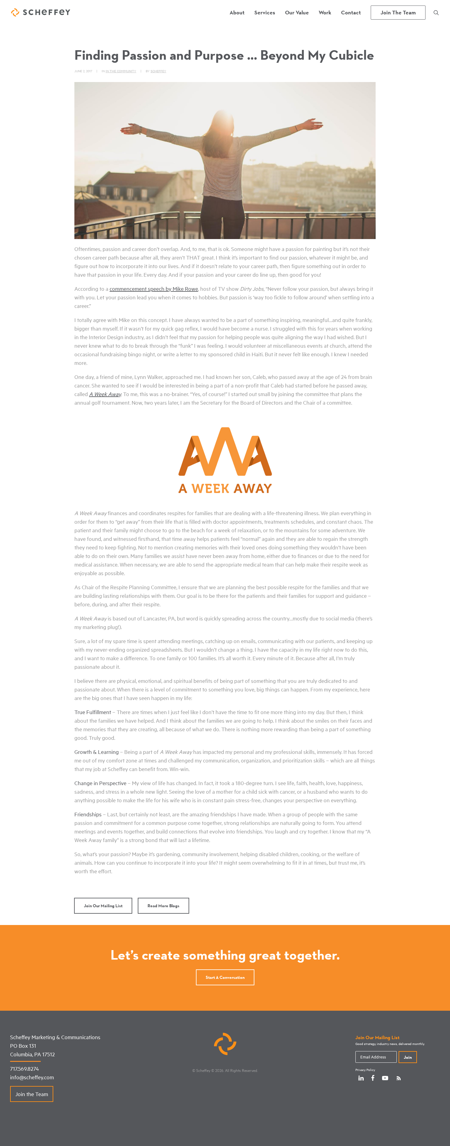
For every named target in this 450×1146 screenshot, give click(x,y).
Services (264, 12)
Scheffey (158, 71)
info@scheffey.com (32, 1077)
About (237, 12)
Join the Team (31, 1094)
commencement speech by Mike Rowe (154, 288)
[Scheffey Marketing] (40, 12)
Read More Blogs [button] (163, 905)
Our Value (297, 12)
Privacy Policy (365, 1070)
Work (325, 12)
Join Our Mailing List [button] (103, 905)
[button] (436, 12)
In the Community (121, 71)
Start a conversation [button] (225, 977)
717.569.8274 (24, 1068)
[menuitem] (237, 12)
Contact (351, 12)
